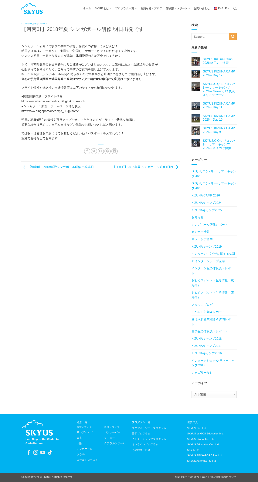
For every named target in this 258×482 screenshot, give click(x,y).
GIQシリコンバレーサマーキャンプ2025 (214, 174)
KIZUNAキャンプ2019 (207, 246)
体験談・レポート (176, 8)
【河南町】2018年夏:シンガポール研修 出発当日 (60, 167)
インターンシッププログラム (149, 438)
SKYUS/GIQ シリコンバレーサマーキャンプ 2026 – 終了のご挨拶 (219, 144)
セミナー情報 (201, 231)
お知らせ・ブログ (151, 8)
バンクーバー (112, 432)
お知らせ (198, 217)
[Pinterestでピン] (107, 151)
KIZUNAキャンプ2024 (207, 202)
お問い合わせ (202, 8)
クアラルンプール (114, 443)
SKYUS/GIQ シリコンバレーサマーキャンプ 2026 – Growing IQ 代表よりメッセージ (219, 89)
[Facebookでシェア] (87, 151)
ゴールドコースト (87, 459)
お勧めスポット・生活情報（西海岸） (213, 295)
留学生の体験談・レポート (210, 331)
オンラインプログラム (145, 444)
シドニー (109, 437)
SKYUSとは (102, 8)
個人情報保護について (223, 477)
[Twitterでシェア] (94, 151)
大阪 (79, 443)
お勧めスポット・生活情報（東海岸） (213, 283)
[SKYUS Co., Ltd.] (40, 8)
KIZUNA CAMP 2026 (206, 195)
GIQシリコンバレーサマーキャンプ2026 (214, 186)
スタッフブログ (202, 304)
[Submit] (233, 36)
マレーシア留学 (202, 239)
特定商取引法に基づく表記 (191, 477)
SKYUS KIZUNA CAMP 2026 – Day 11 (219, 105)
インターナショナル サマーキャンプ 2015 (213, 363)
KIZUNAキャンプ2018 (207, 338)
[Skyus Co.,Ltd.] (37, 428)
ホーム (87, 8)
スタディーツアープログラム (149, 428)
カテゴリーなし (202, 372)
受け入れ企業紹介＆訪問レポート (213, 322)
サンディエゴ (85, 432)
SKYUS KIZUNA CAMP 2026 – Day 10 (219, 117)
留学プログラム (141, 433)
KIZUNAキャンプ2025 (207, 210)
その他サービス (141, 449)
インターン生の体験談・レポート (213, 271)
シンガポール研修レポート (34, 23)
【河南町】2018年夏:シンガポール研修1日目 (143, 167)
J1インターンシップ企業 (208, 261)
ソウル (81, 454)
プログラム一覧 (124, 8)
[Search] (235, 8)
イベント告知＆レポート (208, 311)
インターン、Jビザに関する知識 (213, 253)
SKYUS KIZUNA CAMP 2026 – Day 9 (219, 130)
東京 (79, 437)
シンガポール (85, 448)
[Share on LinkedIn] (114, 151)
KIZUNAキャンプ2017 (207, 345)
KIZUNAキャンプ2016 (207, 353)
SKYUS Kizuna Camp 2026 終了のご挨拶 (218, 61)
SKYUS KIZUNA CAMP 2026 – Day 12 (219, 73)
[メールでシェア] (101, 151)
